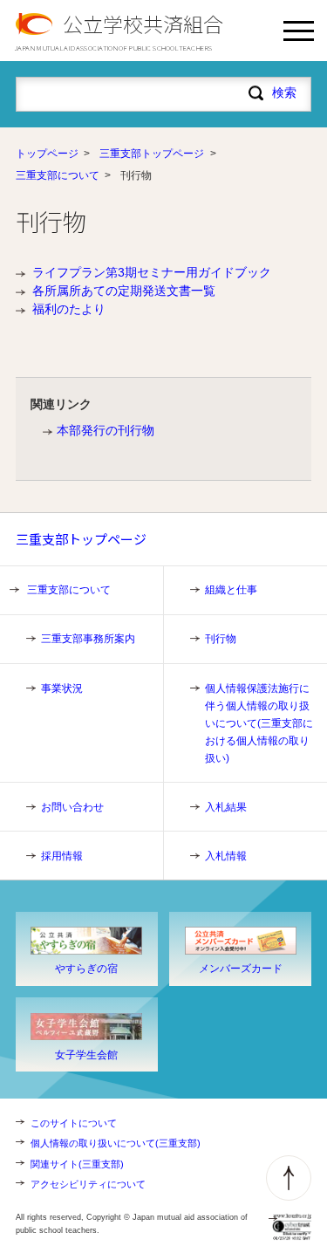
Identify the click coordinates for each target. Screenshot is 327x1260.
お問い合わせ (72, 807)
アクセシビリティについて (88, 1184)
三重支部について (57, 175)
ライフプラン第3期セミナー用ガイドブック (151, 272)
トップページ (47, 153)
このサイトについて (74, 1123)
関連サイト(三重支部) (77, 1164)
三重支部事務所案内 (88, 639)
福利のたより (69, 309)
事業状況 (62, 688)
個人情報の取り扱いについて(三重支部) (116, 1143)
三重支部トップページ (151, 153)
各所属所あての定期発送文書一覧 (123, 291)
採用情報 (62, 856)
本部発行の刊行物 (105, 430)
